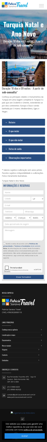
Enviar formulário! (23, 277)
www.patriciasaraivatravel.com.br (19, 397)
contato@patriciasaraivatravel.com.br (21, 395)
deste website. (27, 246)
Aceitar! (25, 436)
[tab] (23, 122)
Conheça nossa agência (10, 329)
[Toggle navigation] (41, 6)
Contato (4, 354)
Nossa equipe (6, 345)
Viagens (4, 349)
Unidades (5, 360)
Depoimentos (6, 340)
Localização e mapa (8, 335)
